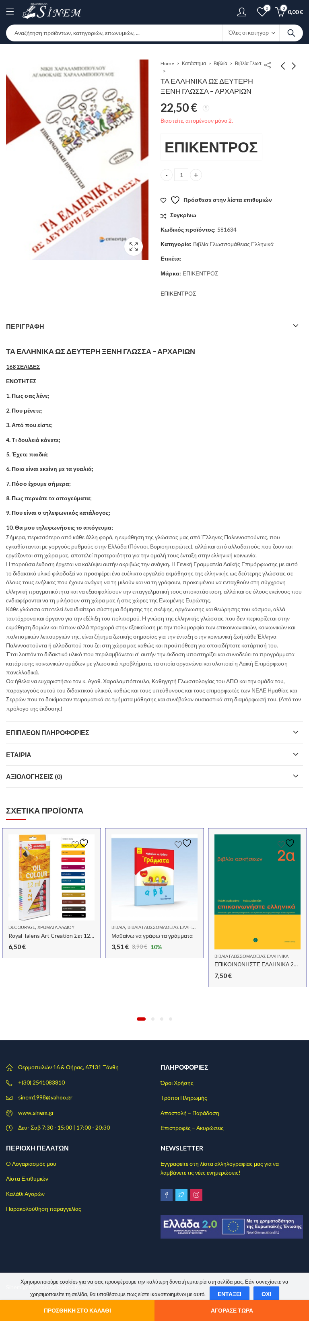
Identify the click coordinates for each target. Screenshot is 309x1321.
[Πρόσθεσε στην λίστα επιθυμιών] (81, 843)
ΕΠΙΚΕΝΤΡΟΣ (211, 147)
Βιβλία (220, 63)
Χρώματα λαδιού (55, 927)
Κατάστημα (194, 63)
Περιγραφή (25, 326)
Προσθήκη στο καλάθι (77, 1310)
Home (167, 63)
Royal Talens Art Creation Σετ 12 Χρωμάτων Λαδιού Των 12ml (85, 935)
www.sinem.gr (36, 1112)
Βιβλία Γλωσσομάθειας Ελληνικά (251, 63)
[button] (141, 1019)
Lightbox (133, 246)
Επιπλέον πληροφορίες (47, 732)
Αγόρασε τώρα (232, 1310)
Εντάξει (229, 1293)
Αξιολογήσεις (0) (34, 776)
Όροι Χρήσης (177, 1082)
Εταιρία (18, 754)
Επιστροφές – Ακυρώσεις (192, 1127)
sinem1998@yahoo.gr (45, 1097)
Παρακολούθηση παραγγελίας (43, 1208)
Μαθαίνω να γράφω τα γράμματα (152, 935)
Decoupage (21, 927)
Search (291, 33)
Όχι (266, 1293)
